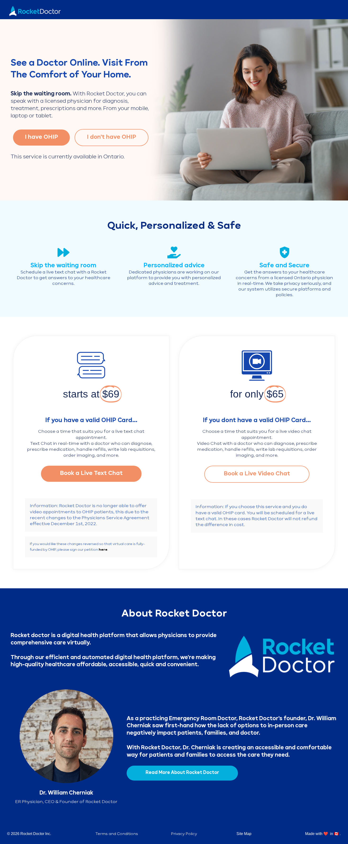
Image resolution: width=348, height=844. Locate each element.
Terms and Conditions (116, 834)
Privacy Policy (184, 834)
